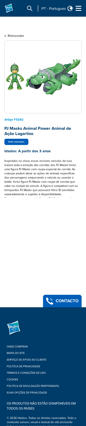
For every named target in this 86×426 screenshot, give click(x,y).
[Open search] (30, 8)
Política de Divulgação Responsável (33, 386)
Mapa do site (16, 353)
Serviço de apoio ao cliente (26, 359)
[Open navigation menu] (78, 8)
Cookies (12, 379)
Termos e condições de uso (26, 373)
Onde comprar (17, 346)
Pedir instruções (16, 142)
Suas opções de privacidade (27, 392)
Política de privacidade (23, 366)
